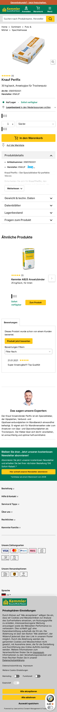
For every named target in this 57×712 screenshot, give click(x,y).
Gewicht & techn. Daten (20, 198)
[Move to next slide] (51, 278)
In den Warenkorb (31, 138)
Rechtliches (8, 519)
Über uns (7, 511)
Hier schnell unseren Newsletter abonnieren (28, 472)
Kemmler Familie (11, 527)
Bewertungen (10, 322)
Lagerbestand (14, 212)
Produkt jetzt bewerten (18, 341)
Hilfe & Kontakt (10, 496)
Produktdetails (14, 155)
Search (50, 19)
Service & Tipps (10, 504)
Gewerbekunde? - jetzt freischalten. (28, 2)
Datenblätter (13, 205)
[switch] (50, 707)
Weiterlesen (13, 188)
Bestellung (8, 488)
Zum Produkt (35, 302)
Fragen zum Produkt (18, 220)
